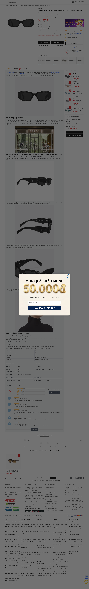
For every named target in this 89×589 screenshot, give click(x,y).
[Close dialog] (67, 276)
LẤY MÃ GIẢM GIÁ (44, 308)
